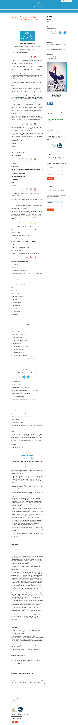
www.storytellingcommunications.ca (25, 660)
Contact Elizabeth (14, 700)
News (48, 26)
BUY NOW (56, 96)
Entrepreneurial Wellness (27, 673)
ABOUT (15, 714)
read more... (49, 114)
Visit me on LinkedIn (15, 698)
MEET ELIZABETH (19, 11)
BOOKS (49, 11)
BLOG (54, 11)
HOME (12, 714)
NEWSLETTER (43, 11)
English (65, 0)
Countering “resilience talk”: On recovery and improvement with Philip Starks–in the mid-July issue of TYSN (56, 49)
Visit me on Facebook (15, 695)
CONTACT (60, 11)
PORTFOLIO (34, 11)
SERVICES (28, 11)
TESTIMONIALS (14, 716)
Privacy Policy (14, 702)
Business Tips (49, 23)
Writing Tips (49, 21)
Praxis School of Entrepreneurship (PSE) (30, 573)
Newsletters (16, 673)
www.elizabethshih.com (16, 155)
